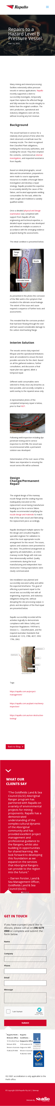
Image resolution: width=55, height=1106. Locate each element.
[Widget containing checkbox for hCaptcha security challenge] (24, 1011)
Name (7, 941)
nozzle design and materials (22, 514)
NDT (23, 406)
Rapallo (40, 90)
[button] (21, 892)
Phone (7, 965)
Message (8, 989)
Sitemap (36, 1090)
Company (8, 953)
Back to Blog (14, 746)
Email (6, 977)
